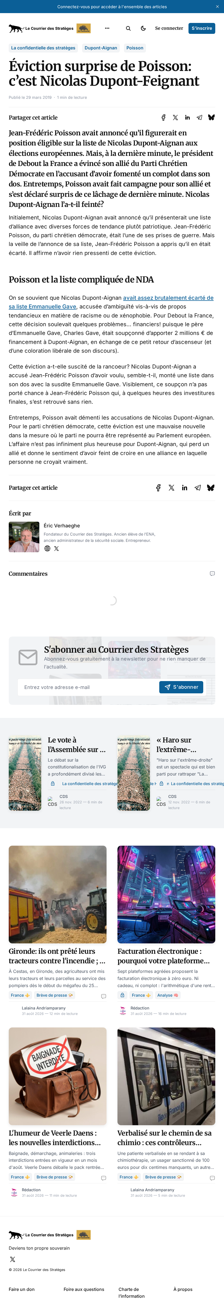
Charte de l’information (132, 1293)
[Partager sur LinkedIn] (187, 117)
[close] (217, 6)
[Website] (47, 549)
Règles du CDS (107, 104)
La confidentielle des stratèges (43, 47)
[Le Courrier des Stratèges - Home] (50, 28)
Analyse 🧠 (167, 995)
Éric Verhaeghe (62, 525)
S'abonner (185, 687)
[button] (128, 28)
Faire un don (22, 1289)
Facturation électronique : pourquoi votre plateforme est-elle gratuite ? (160, 961)
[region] (107, 28)
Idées (98, 72)
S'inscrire (202, 28)
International (106, 51)
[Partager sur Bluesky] (211, 117)
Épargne (101, 83)
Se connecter (169, 28)
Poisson (134, 47)
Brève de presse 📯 (55, 995)
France (100, 62)
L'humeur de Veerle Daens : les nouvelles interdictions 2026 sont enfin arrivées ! (53, 1143)
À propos (183, 1289)
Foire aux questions (84, 1289)
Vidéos (100, 94)
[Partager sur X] (175, 117)
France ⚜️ (20, 995)
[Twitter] (56, 549)
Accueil (100, 40)
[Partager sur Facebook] (163, 117)
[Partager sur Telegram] (199, 117)
